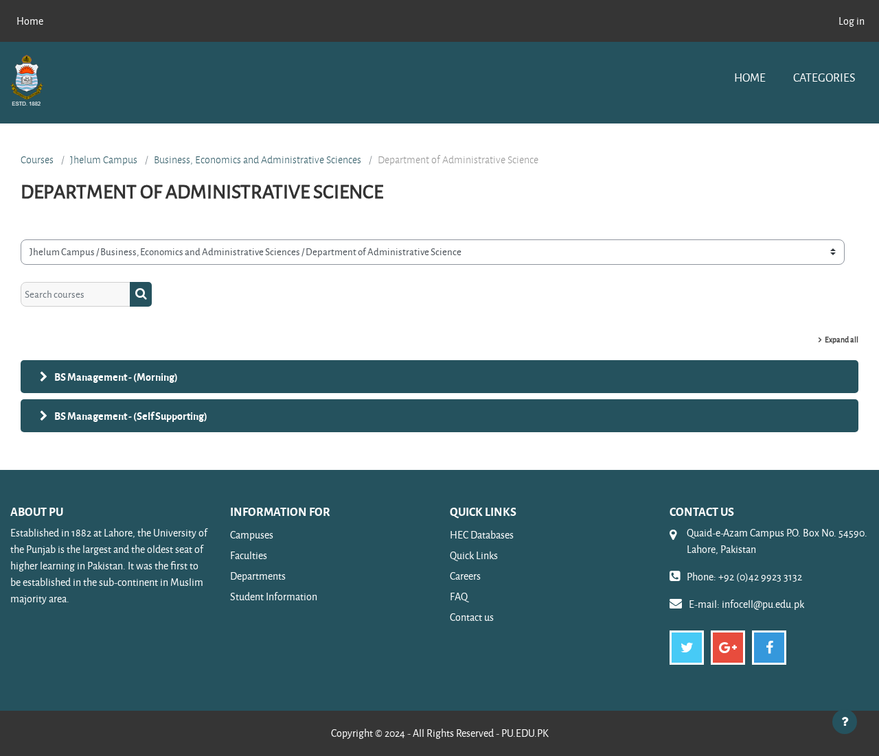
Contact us (472, 617)
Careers (465, 576)
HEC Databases (482, 535)
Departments (258, 576)
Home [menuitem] (29, 21)
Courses (37, 160)
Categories (824, 77)
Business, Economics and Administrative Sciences (257, 160)
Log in (851, 21)
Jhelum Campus (103, 160)
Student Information (273, 596)
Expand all (841, 339)
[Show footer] (844, 721)
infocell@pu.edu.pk (763, 604)
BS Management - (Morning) (116, 376)
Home (750, 77)
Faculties (248, 555)
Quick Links (474, 555)
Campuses (251, 535)
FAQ (459, 596)
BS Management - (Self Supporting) (130, 415)
